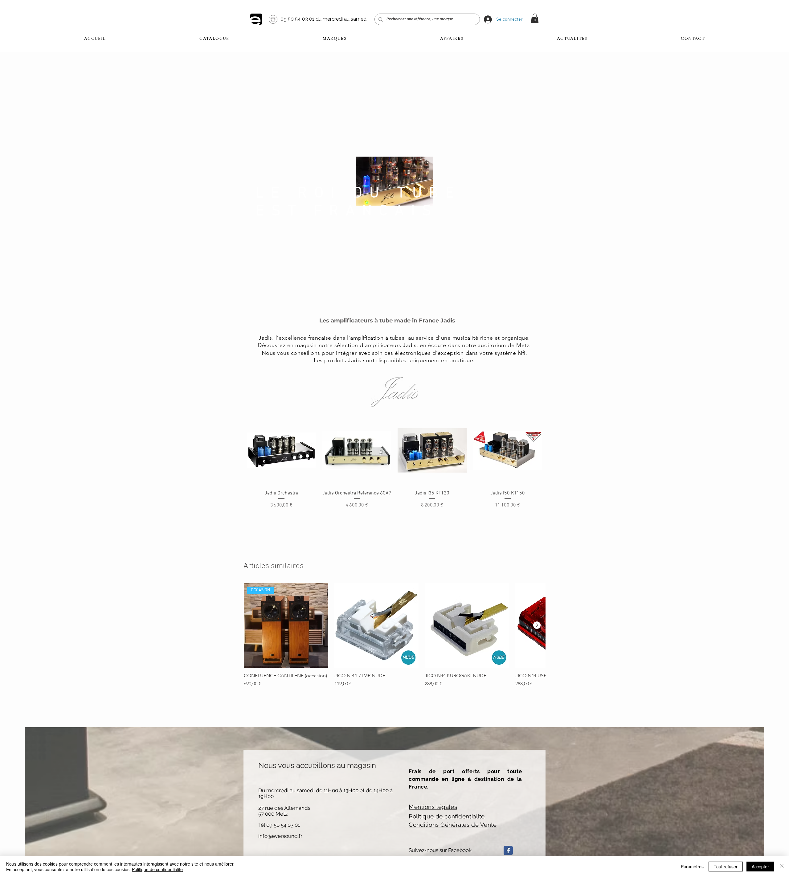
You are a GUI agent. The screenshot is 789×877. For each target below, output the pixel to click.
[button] (535, 18)
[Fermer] (781, 866)
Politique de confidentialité (157, 869)
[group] (394, 635)
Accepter (760, 866)
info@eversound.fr (280, 836)
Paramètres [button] (692, 866)
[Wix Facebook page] (508, 850)
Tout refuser (726, 866)
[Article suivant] (537, 625)
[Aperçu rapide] (281, 450)
